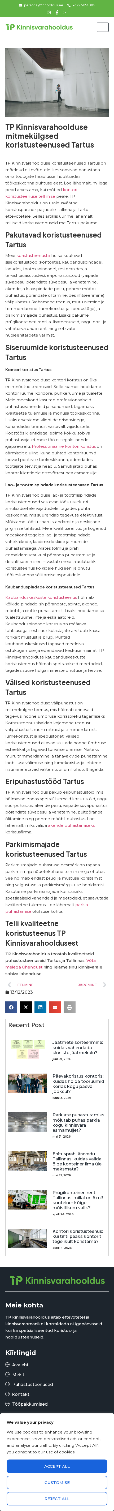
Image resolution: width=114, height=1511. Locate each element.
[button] (11, 1007)
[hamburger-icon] (103, 27)
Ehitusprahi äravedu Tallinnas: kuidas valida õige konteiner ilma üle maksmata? (77, 1161)
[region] (57, 1462)
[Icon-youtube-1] (65, 12)
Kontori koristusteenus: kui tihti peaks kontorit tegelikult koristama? (77, 1236)
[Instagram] (49, 12)
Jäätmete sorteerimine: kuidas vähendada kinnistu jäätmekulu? (77, 1047)
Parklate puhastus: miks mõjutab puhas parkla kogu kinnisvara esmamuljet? (78, 1122)
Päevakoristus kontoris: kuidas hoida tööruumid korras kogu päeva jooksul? (78, 1084)
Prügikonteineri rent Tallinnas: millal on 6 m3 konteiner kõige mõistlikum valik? (77, 1200)
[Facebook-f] (57, 12)
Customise (57, 1482)
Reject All (57, 1498)
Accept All (57, 1466)
